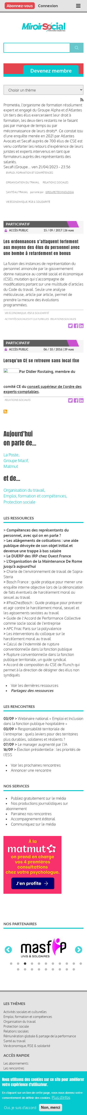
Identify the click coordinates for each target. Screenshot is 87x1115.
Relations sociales (55, 182)
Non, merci (50, 1107)
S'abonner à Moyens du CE (5, 411)
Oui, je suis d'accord (20, 1107)
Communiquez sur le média (33, 824)
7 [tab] (53, 963)
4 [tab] (32, 963)
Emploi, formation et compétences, (35, 495)
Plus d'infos (61, 1097)
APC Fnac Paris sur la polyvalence (33, 628)
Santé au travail (17, 192)
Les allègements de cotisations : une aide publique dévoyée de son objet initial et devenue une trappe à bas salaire (40, 545)
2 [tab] (18, 963)
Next (79, 950)
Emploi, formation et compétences (29, 172)
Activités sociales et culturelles (27, 319)
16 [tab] (46, 969)
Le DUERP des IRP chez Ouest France (38, 556)
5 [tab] (39, 963)
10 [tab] (73, 963)
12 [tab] (18, 969)
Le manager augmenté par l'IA (42, 744)
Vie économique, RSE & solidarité (28, 201)
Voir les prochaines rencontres (36, 765)
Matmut (10, 466)
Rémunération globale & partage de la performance (39, 1036)
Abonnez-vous (20, 5)
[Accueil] (43, 27)
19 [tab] (66, 969)
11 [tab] (80, 963)
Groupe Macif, (16, 460)
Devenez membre (51, 71)
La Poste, (11, 454)
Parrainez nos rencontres (31, 813)
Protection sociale (19, 501)
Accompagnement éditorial (33, 819)
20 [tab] (73, 969)
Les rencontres (13, 1068)
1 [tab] (11, 963)
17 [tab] (53, 969)
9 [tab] (66, 963)
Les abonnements (15, 1063)
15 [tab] (39, 969)
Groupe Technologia (59, 192)
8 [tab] (60, 963)
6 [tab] (46, 963)
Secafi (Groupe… (17, 167)
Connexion (48, 5)
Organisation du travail (22, 182)
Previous (8, 950)
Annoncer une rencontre (31, 770)
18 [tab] (60, 969)
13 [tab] (25, 969)
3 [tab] (25, 963)
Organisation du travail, (24, 490)
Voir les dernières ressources (34, 685)
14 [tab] (32, 969)
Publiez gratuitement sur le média (38, 798)
